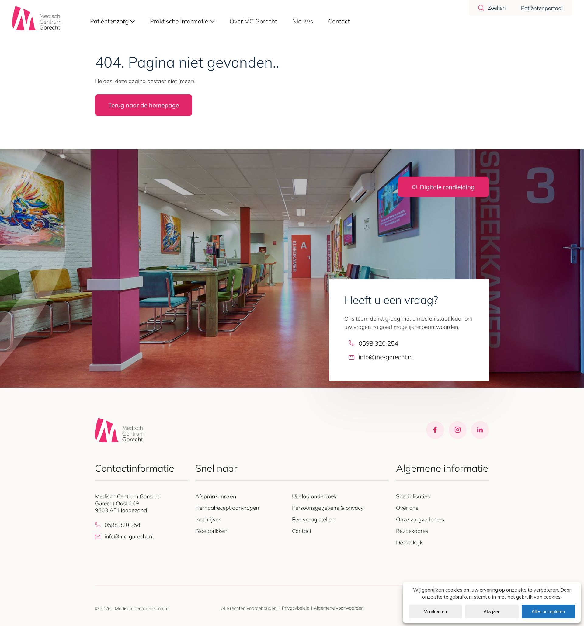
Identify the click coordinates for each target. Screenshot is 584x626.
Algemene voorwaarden (339, 608)
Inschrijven (208, 519)
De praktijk (409, 542)
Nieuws (302, 21)
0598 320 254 (378, 343)
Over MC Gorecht (253, 21)
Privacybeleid (295, 608)
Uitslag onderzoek (314, 496)
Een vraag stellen (313, 519)
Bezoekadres (412, 530)
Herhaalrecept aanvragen (227, 507)
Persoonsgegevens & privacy (327, 507)
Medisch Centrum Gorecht (142, 608)
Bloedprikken (211, 530)
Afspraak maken (215, 496)
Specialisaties (413, 496)
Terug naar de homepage (143, 105)
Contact (339, 21)
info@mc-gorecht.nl (386, 357)
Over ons (407, 507)
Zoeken (497, 7)
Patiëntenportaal (542, 8)
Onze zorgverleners (420, 519)
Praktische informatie (179, 21)
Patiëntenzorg (109, 21)
